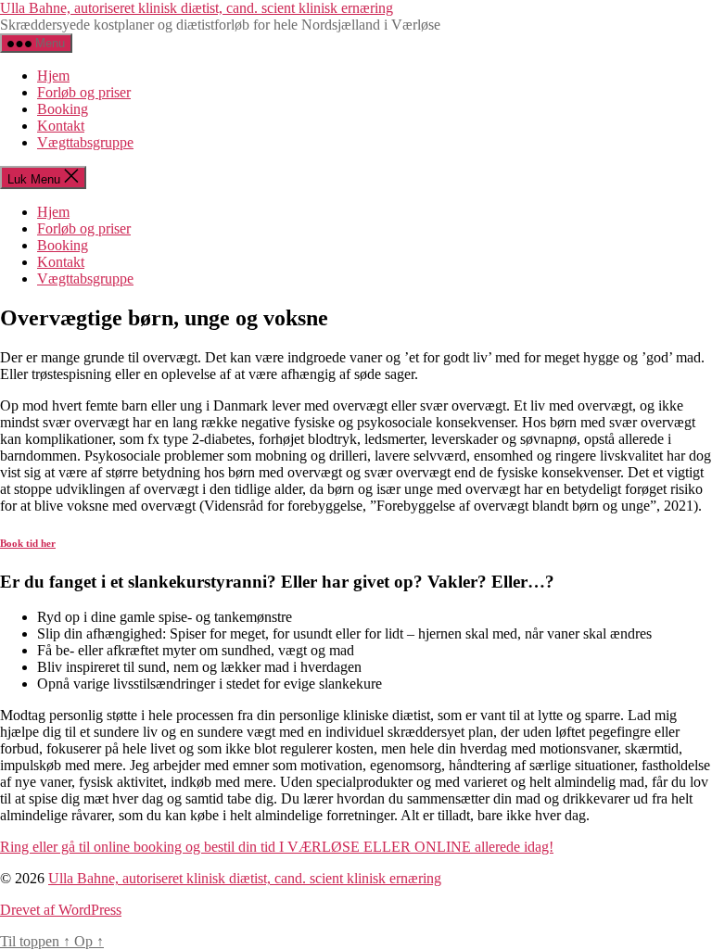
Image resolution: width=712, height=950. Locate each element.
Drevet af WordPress (60, 910)
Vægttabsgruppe (85, 142)
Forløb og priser (84, 92)
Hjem (53, 75)
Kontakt (60, 125)
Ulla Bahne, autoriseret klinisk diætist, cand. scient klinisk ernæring (196, 8)
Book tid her (28, 543)
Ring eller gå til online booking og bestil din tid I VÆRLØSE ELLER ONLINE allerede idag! (276, 847)
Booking (62, 109)
